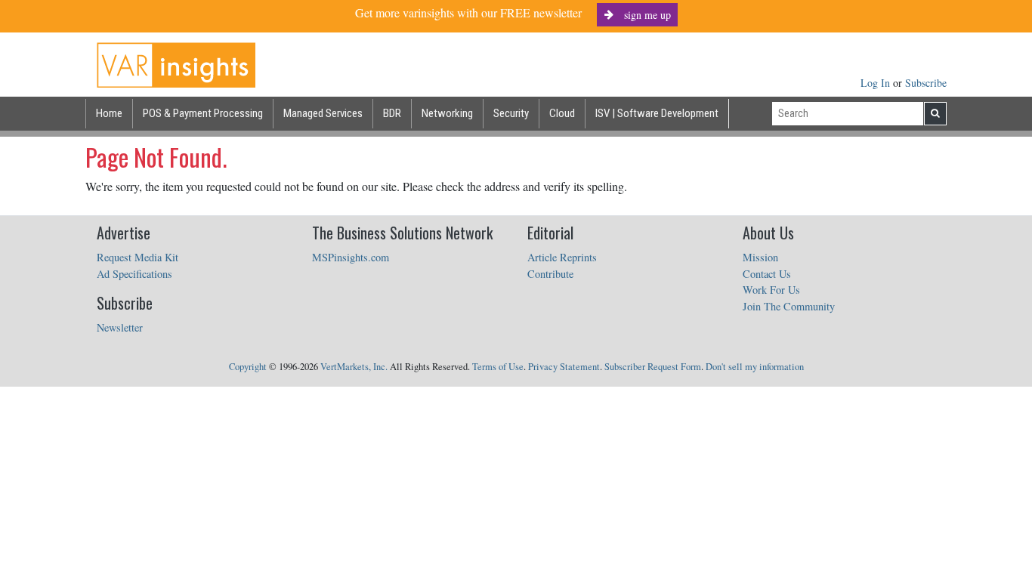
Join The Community (789, 306)
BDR (392, 113)
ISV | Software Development (656, 113)
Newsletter (120, 327)
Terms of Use (498, 366)
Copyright (248, 366)
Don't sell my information (755, 366)
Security (511, 113)
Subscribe (926, 83)
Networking (447, 113)
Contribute (550, 274)
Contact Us (767, 274)
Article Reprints (562, 257)
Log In (877, 83)
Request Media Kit (137, 257)
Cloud (562, 113)
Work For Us (771, 289)
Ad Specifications (134, 274)
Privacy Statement (564, 366)
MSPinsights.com (350, 257)
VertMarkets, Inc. (354, 366)
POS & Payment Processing (203, 113)
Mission (760, 257)
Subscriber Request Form (652, 366)
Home (109, 113)
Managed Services (323, 113)
